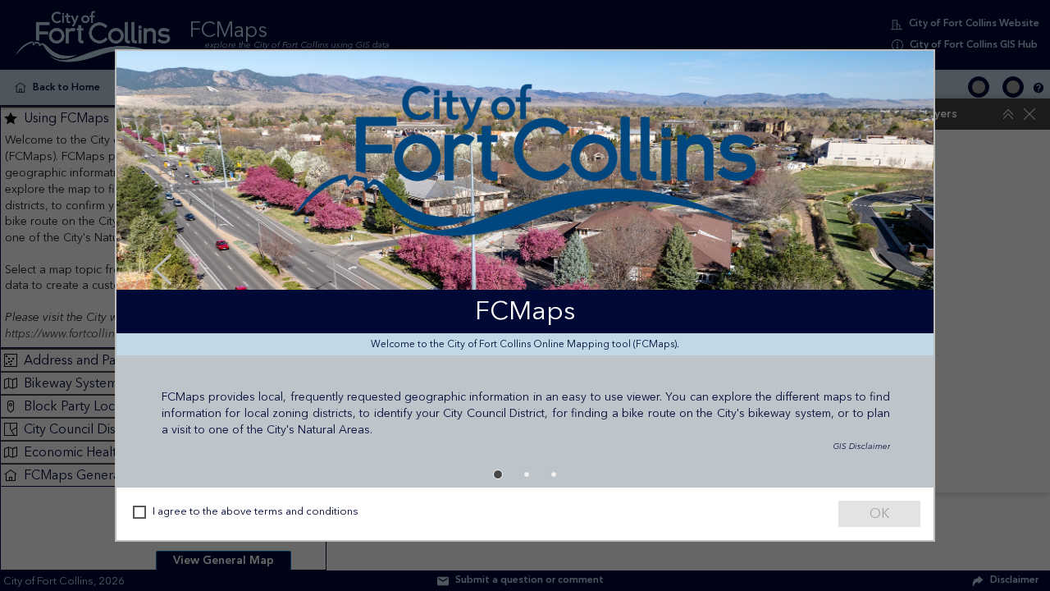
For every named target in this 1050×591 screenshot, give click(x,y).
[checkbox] (139, 512)
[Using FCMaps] (525, 474)
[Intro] (496, 474)
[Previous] (162, 269)
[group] (525, 269)
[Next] (887, 269)
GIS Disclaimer (821, 444)
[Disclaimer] (553, 474)
